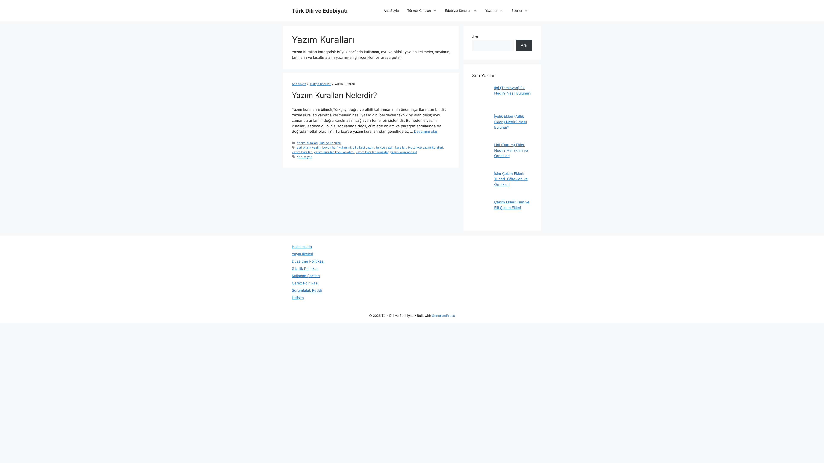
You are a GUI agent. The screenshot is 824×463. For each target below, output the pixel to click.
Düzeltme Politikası (308, 261)
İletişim (298, 298)
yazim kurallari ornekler (372, 152)
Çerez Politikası (305, 283)
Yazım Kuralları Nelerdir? (334, 95)
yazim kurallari (302, 152)
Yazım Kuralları (307, 143)
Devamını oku (425, 131)
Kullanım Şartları (306, 276)
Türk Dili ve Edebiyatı (320, 11)
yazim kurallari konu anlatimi (334, 152)
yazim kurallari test (403, 152)
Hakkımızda (302, 247)
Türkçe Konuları (419, 11)
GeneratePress (443, 316)
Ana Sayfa (391, 11)
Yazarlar (491, 11)
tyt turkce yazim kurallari (425, 147)
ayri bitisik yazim (309, 147)
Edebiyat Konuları (458, 11)
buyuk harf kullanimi (336, 147)
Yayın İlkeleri (302, 254)
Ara (475, 37)
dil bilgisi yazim (363, 147)
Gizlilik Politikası (305, 268)
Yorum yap (304, 157)
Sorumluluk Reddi (307, 290)
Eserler (517, 11)
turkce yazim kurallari (391, 147)
